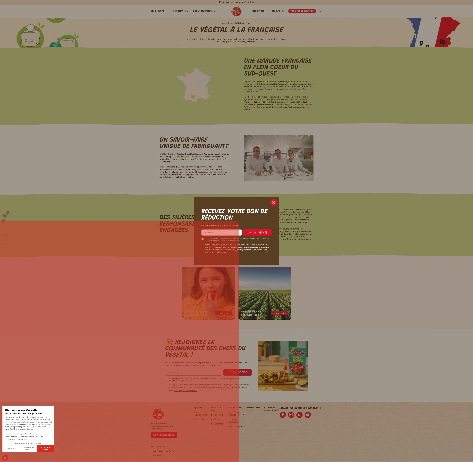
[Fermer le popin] (273, 202)
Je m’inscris (257, 232)
